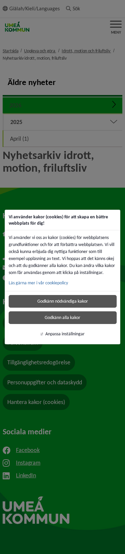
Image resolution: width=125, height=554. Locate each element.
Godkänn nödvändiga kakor (62, 301)
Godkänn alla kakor (62, 317)
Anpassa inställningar (65, 334)
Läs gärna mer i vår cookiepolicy (38, 283)
